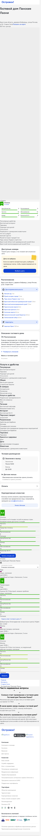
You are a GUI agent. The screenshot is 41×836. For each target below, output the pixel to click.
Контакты (4, 748)
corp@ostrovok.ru (17, 501)
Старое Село (5, 684)
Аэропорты (9, 322)
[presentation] (20, 566)
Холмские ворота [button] (9, 312)
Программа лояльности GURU (11, 780)
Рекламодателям (7, 801)
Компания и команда (8, 745)
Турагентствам (6, 793)
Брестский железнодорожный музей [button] (15, 304)
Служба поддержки (8, 763)
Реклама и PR (6, 804)
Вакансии (4, 751)
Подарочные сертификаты (10, 783)
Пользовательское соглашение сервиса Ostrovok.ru (18, 777)
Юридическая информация (10, 772)
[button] (20, 39)
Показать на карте (19, 24)
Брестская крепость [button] (10, 309)
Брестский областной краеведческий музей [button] (17, 301)
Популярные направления (10, 769)
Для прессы (5, 754)
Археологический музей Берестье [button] (15, 315)
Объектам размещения (9, 790)
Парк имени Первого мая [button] (12, 299)
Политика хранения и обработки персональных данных (19, 826)
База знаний (5, 760)
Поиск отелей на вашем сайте (11, 799)
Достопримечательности (14, 289)
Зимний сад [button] (7, 293)
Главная (3, 680)
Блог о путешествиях (8, 766)
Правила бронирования (9, 775)
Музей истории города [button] (11, 296)
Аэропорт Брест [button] (9, 326)
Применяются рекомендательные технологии (16, 829)
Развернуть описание (10, 352)
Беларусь (4, 682)
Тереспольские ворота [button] (11, 307)
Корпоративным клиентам (10, 796)
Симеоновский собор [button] (10, 317)
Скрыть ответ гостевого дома (10, 619)
